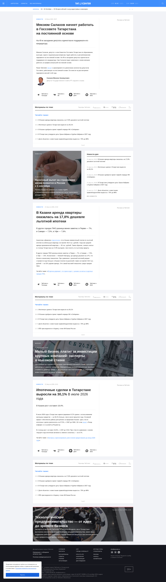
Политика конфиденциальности (42, 557)
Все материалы (35, 3)
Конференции (40, 510)
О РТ (77, 549)
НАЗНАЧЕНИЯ (80, 556)
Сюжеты (24, 3)
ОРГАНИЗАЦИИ (80, 558)
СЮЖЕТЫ (61, 556)
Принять (22, 575)
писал (49, 68)
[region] (22, 570)
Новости (39, 19)
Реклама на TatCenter (123, 20)
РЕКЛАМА (96, 554)
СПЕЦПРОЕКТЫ (97, 551)
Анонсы (36, 9)
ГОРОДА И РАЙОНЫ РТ (82, 551)
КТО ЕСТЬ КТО (80, 554)
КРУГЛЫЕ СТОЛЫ (98, 549)
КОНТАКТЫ (62, 551)
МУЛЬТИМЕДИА (63, 560)
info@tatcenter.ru (115, 549)
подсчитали (56, 240)
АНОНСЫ (95, 556)
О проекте (62, 549)
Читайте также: (42, 115)
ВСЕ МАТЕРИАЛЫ (63, 554)
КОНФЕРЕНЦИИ (97, 558)
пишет (85, 422)
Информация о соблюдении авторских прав (41, 553)
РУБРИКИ (61, 558)
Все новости (92, 196)
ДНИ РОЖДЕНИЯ (80, 560)
